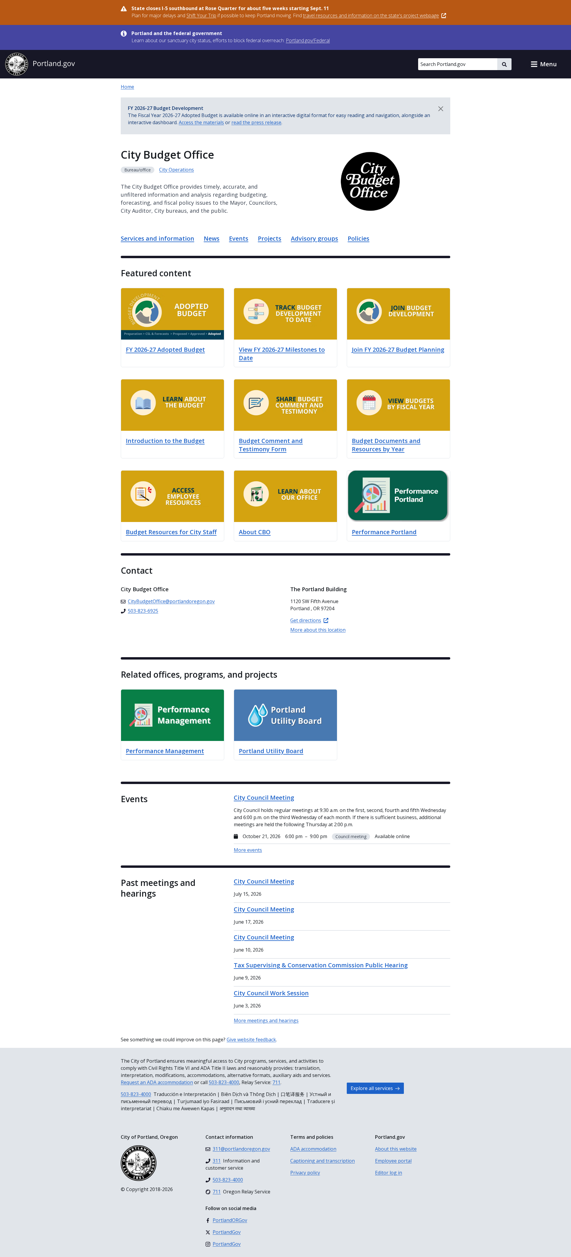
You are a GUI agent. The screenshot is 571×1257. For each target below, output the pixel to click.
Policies (358, 238)
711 (276, 1082)
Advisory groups (314, 238)
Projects (269, 238)
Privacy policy (305, 1172)
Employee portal (393, 1160)
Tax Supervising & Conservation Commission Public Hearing (321, 965)
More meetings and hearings (266, 1020)
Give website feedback (251, 1039)
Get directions (305, 620)
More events (248, 850)
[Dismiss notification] (440, 108)
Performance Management (165, 751)
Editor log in (388, 1172)
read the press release (256, 122)
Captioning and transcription (322, 1160)
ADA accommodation (313, 1149)
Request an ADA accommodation (157, 1082)
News (211, 238)
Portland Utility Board (271, 751)
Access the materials (201, 122)
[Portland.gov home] (40, 64)
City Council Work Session (271, 993)
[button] (543, 64)
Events (238, 238)
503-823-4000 (224, 1082)
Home (127, 86)
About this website (396, 1149)
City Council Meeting (264, 881)
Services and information (157, 238)
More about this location (318, 630)
